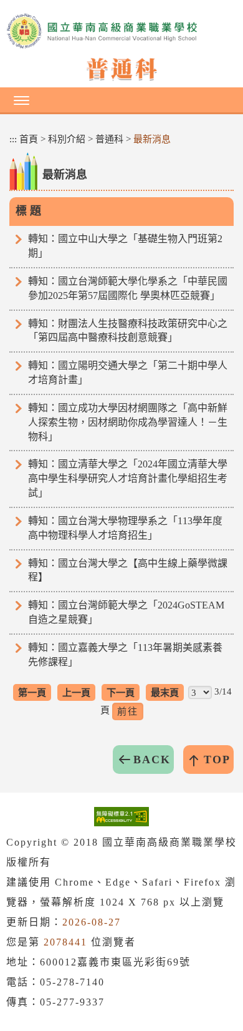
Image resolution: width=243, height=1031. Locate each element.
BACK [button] (152, 759)
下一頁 (121, 692)
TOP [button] (217, 759)
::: (13, 139)
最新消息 (152, 139)
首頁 (28, 139)
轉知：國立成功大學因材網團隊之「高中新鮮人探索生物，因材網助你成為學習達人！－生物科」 (127, 422)
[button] (121, 99)
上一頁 (76, 692)
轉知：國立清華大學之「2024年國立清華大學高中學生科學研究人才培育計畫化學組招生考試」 (127, 478)
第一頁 (32, 692)
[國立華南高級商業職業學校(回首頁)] (121, 31)
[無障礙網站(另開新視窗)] (121, 816)
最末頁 (165, 692)
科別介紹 (66, 139)
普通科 (109, 139)
